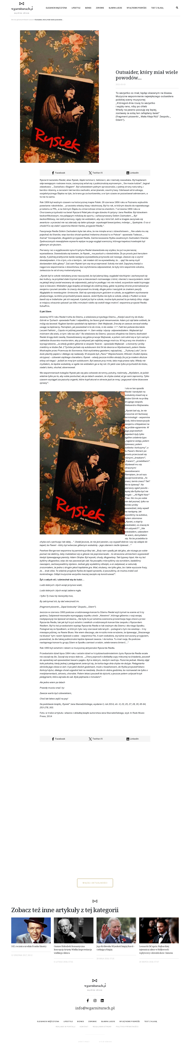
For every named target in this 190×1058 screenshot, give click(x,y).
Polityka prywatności (127, 1026)
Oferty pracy (83, 1042)
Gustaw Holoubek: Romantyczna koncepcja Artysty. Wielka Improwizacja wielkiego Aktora (73, 949)
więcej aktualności (95, 883)
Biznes (88, 8)
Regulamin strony (102, 1026)
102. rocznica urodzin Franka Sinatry (28, 946)
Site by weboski (105, 1042)
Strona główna (16, 20)
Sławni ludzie (115, 8)
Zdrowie (100, 8)
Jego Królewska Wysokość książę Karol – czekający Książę (115, 948)
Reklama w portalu (65, 1026)
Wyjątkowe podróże (136, 8)
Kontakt (84, 1026)
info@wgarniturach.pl (95, 1007)
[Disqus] (95, 776)
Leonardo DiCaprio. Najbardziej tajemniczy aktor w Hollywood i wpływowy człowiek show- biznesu (156, 949)
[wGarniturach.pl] (24, 9)
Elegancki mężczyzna (56, 8)
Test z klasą (157, 8)
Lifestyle (76, 8)
